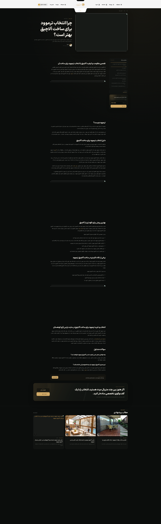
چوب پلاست (75, 166)
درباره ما (57, 4)
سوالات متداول (124, 81)
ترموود (72, 73)
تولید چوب (81, 228)
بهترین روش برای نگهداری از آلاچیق (121, 73)
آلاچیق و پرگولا (120, 10)
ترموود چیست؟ (124, 68)
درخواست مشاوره (118, 106)
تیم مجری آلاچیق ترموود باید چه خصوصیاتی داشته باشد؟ (118, 86)
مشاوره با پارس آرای (55, 377)
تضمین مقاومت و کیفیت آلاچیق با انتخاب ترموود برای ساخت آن (119, 65)
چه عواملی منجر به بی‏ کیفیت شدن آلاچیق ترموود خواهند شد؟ (118, 84)
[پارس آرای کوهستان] (80, 5)
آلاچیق (55, 150)
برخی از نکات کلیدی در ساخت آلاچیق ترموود (120, 75)
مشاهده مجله (35, 412)
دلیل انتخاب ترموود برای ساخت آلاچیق (121, 70)
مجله (124, 10)
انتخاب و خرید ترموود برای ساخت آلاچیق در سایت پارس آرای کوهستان (119, 79)
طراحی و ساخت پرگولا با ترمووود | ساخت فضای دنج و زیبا (114, 440)
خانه (127, 10)
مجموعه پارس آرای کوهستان (100, 339)
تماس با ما (52, 4)
